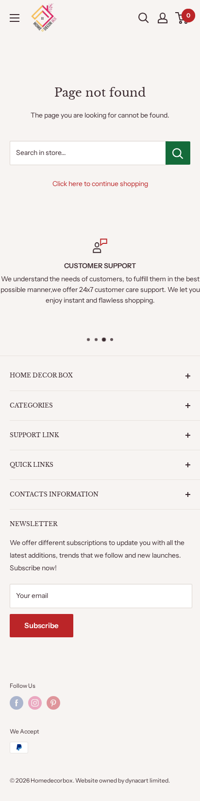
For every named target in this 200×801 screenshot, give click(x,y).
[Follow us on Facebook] (16, 703)
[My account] (162, 18)
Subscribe (41, 625)
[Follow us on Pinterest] (53, 703)
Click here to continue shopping (100, 183)
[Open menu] (14, 18)
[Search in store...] (178, 153)
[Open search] (143, 18)
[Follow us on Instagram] (35, 703)
